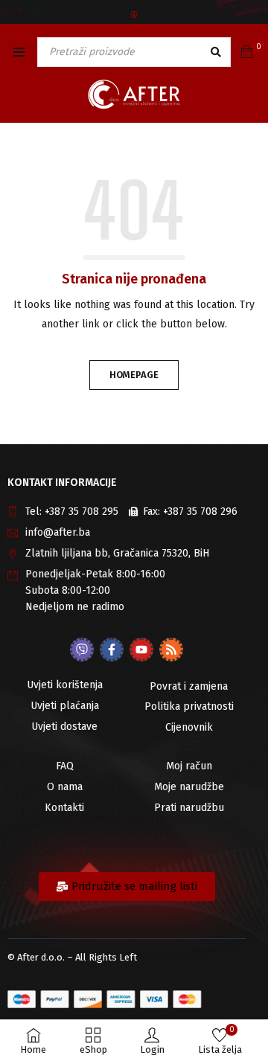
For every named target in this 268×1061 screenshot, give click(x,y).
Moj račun (189, 766)
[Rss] (171, 649)
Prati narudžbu (189, 807)
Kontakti (64, 807)
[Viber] (82, 649)
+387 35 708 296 (200, 511)
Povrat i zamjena (189, 686)
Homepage (134, 374)
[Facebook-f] (112, 649)
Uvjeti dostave (64, 726)
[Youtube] (141, 649)
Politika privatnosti (189, 706)
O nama (65, 786)
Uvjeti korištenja (65, 685)
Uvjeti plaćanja (65, 705)
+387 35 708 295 (81, 511)
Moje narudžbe (189, 786)
